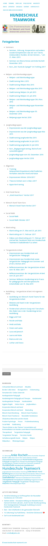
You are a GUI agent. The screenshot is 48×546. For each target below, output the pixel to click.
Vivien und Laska (15, 328)
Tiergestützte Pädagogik (22, 432)
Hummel (19, 460)
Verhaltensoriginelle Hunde (11, 438)
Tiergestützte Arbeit (37, 480)
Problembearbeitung (32, 421)
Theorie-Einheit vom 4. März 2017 (23, 181)
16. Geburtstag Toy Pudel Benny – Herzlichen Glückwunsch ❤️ (24, 513)
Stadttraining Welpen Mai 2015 (21, 85)
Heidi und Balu (15, 324)
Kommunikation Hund (18, 471)
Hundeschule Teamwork (24, 17)
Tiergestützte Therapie (9, 435)
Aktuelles (28, 387)
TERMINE (11, 3)
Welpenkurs (6, 441)
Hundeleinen (37, 463)
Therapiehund (7, 432)
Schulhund (27, 475)
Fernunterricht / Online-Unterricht (13, 393)
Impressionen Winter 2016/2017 (22, 177)
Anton (30, 455)
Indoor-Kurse (19, 404)
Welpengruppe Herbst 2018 (20, 117)
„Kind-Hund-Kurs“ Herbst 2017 (21, 195)
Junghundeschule (6, 471)
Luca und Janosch (16, 332)
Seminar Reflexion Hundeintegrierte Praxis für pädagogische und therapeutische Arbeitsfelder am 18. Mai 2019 (26, 281)
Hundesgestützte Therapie (11, 401)
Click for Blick (18, 457)
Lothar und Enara (16, 343)
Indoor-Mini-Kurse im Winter (13, 10)
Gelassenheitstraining (9, 460)
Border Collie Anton (8, 390)
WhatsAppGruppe (18, 441)
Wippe (23, 483)
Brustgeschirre (22, 390)
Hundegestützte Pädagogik (11, 395)
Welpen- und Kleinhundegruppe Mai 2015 (25, 88)
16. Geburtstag (6, 455)
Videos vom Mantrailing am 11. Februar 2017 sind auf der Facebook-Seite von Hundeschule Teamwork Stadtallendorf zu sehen (27, 240)
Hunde (29, 460)
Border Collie (6, 458)
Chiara (13, 457)
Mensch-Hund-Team (16, 474)
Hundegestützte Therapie (17, 461)
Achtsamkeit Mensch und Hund (12, 387)
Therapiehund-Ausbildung (22, 480)
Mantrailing (29, 410)
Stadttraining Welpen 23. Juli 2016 (22, 96)
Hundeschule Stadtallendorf (24, 465)
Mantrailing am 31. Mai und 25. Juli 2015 (25, 231)
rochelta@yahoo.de (13, 533)
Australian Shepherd (38, 455)
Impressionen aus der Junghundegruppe (25, 128)
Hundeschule (8, 465)
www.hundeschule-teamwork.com (15, 542)
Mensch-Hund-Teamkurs (29, 413)
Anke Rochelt (19, 455)
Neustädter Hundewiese (30, 416)
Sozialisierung (34, 475)
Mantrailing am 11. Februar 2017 (22, 234)
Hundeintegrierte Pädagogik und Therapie (16, 398)
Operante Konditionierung (16, 475)
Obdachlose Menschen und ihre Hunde (15, 419)
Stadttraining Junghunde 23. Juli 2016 (24, 145)
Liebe (29, 471)
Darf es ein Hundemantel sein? (14, 515)
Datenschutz (35, 7)
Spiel (40, 475)
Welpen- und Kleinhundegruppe (21, 77)
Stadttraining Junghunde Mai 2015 (23, 138)
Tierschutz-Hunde (26, 435)
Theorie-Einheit (36, 477)
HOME (5, 3)
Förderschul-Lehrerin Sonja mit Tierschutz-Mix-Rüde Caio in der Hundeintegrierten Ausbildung (26, 311)
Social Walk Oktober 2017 (19, 220)
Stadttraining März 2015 (19, 81)
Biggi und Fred (15, 317)
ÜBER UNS (18, 3)
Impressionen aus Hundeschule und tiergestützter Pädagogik (23, 254)
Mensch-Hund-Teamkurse (10, 416)
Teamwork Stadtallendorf (23, 477)
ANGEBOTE (36, 3)
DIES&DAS (19, 7)
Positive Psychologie (9, 421)
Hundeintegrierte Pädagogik (34, 461)
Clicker (24, 457)
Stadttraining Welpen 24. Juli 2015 (22, 92)
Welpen (24, 438)
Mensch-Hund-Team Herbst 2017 (22, 206)
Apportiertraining (16, 185)
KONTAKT (26, 7)
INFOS (5, 7)
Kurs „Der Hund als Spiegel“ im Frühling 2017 (27, 67)
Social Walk (13, 216)
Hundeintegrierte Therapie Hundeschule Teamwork (17, 463)
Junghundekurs (31, 404)
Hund (25, 460)
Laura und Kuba (15, 335)
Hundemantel (37, 398)
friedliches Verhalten (31, 457)
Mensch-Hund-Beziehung (10, 413)
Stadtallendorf (8, 477)
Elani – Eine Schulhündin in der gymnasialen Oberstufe (22, 510)
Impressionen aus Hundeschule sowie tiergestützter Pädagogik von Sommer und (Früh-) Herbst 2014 (26, 261)
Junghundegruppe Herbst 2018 (21, 158)
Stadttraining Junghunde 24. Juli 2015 (24, 141)
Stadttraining (16, 424)
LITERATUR (11, 7)
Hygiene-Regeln (7, 404)
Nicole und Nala (15, 321)
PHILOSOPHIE (27, 3)
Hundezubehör (27, 401)
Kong (25, 471)
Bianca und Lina (15, 339)
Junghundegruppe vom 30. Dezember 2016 (26, 155)
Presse (20, 421)
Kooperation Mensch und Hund (12, 407)
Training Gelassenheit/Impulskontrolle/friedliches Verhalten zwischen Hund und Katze (25, 171)
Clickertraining (34, 390)
